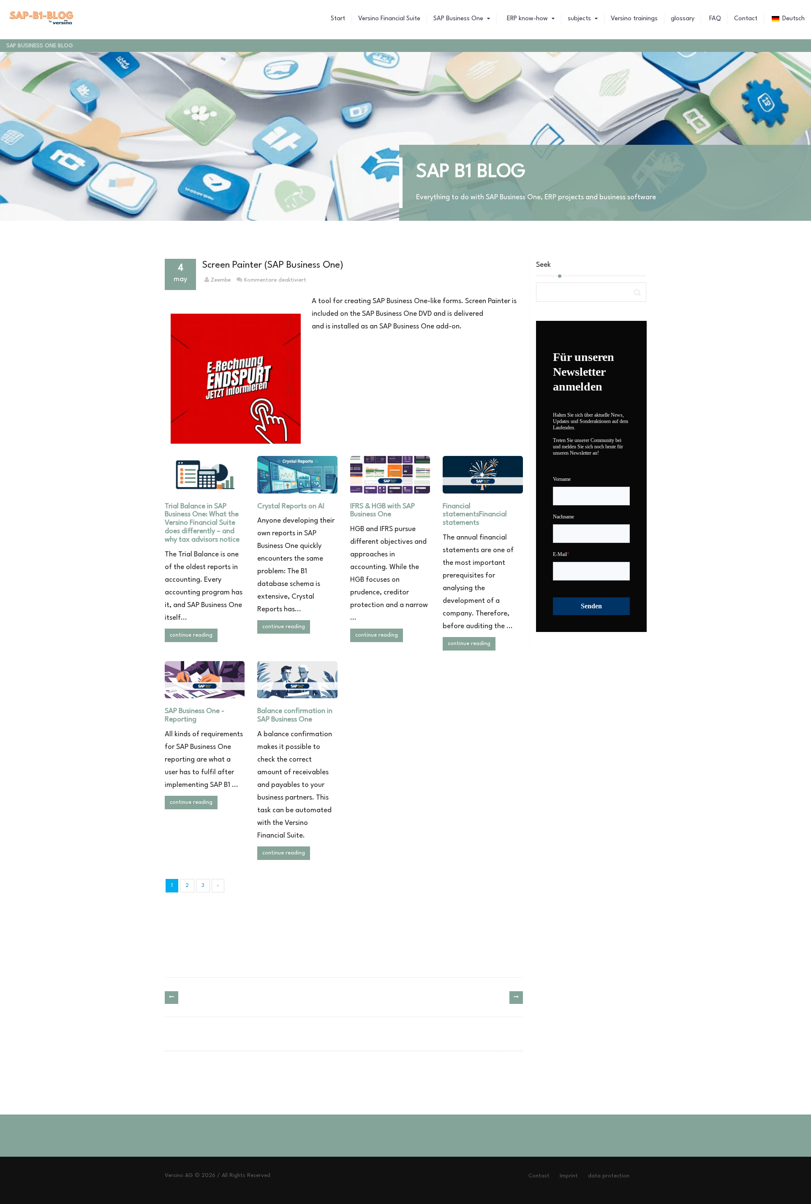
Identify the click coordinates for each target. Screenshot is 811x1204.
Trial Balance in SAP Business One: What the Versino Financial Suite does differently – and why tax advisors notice (202, 523)
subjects (580, 19)
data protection (608, 1176)
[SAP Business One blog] (42, 19)
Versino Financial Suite (389, 19)
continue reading (191, 635)
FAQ (714, 19)
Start (338, 19)
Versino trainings (634, 19)
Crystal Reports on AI (290, 506)
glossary (682, 19)
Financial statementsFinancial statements (475, 515)
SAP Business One (459, 19)
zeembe (221, 280)
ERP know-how (527, 19)
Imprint (569, 1176)
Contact (745, 19)
